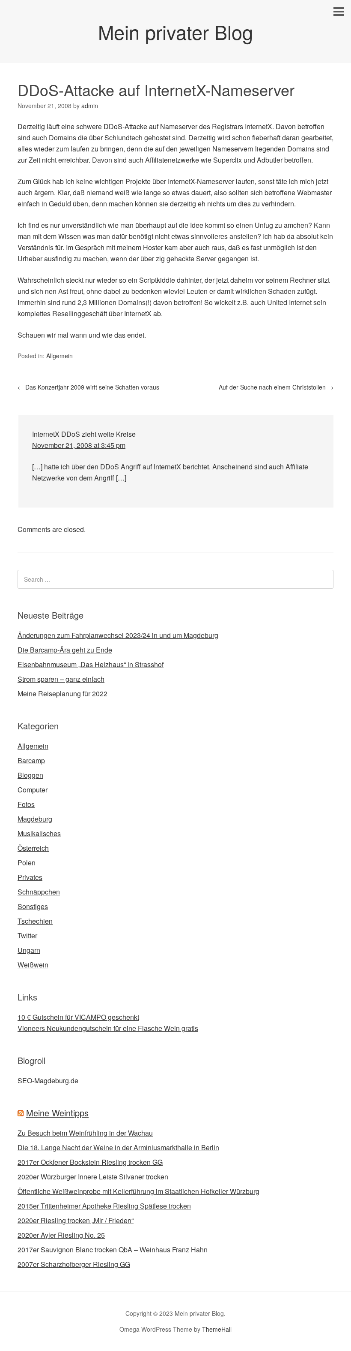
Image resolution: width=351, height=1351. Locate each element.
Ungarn (29, 950)
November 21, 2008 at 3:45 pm (78, 445)
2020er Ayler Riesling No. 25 (61, 1235)
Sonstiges (33, 906)
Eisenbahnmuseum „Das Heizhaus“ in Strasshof (91, 664)
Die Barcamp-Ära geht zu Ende (65, 650)
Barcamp (31, 760)
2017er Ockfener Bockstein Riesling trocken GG (90, 1162)
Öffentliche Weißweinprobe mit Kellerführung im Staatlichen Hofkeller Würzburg (138, 1191)
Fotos (26, 804)
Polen (27, 862)
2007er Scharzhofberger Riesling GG (74, 1264)
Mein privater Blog (175, 31)
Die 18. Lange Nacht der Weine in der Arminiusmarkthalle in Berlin (118, 1147)
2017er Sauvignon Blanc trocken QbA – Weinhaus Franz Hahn (113, 1249)
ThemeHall (217, 1329)
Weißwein (33, 965)
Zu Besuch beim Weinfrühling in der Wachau (85, 1133)
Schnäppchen (39, 892)
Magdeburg (35, 819)
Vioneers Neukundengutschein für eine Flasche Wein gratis (108, 1028)
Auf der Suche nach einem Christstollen (276, 387)
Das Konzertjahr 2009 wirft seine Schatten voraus (88, 387)
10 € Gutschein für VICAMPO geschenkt (78, 1017)
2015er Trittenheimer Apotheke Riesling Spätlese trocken (104, 1206)
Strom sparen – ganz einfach (61, 679)
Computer (33, 790)
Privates (30, 877)
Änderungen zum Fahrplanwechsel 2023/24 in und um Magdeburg (118, 635)
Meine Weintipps (57, 1112)
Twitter (27, 935)
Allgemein (59, 355)
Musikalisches (39, 833)
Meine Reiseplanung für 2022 (62, 693)
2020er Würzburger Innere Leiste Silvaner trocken (93, 1177)
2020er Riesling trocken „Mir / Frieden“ (76, 1220)
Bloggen (30, 775)
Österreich (33, 848)
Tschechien (35, 921)
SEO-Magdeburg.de (48, 1080)
